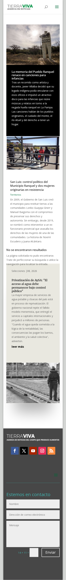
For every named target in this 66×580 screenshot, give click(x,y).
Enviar (50, 552)
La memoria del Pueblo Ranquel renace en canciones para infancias (33, 75)
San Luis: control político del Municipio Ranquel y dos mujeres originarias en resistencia (32, 186)
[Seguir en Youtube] (33, 451)
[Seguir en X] (24, 451)
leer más (18, 347)
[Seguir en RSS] (51, 451)
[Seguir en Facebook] (15, 451)
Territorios (15, 194)
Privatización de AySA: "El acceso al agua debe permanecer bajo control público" (29, 285)
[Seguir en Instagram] (42, 451)
